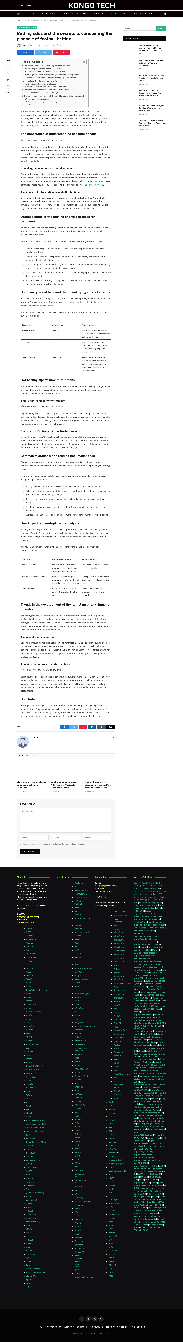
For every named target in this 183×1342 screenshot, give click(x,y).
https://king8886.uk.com (36, 1120)
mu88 (77, 1261)
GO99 (111, 1261)
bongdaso (79, 1030)
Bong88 (29, 1041)
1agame (29, 1156)
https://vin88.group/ (83, 994)
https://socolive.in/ (82, 932)
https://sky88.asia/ (143, 1152)
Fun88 (29, 1232)
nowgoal (145, 972)
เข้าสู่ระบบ (79, 975)
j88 (157, 1222)
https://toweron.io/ (142, 1143)
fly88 (136, 888)
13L (27, 965)
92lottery (30, 1106)
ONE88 (162, 981)
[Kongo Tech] (91, 5)
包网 (111, 1116)
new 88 (78, 957)
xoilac (151, 947)
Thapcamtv (79, 1241)
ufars (150, 888)
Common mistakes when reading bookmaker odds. (46, 90)
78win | (144, 891)
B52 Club (159, 995)
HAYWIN (30, 1229)
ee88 (28, 1196)
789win (117, 987)
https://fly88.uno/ (142, 944)
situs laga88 (31, 1200)
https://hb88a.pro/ (82, 918)
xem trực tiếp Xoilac (35, 1128)
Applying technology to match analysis (43, 102)
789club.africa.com (149, 1057)
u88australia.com (142, 959)
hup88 (144, 1009)
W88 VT (30, 1095)
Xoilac (155, 1197)
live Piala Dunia (149, 1034)
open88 (162, 1093)
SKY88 (147, 925)
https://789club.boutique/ (146, 1085)
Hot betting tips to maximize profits (40, 81)
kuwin (28, 1265)
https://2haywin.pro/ (122, 1074)
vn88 (148, 1197)
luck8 (77, 1004)
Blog (114, 14)
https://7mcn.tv (141, 1073)
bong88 (137, 953)
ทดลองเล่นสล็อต (81, 1069)
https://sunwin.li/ (33, 1222)
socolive (137, 967)
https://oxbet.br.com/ (144, 961)
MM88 (161, 1202)
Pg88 (150, 987)
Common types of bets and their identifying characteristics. (51, 78)
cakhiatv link (80, 1044)
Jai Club (29, 968)
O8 (135, 1051)
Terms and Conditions (117, 1327)
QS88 (77, 1163)
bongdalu (79, 1023)
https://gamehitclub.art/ (153, 1079)
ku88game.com (81, 1094)
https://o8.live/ (157, 1188)
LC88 (111, 1269)
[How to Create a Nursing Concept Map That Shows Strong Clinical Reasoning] (130, 48)
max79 (137, 1163)
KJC (28, 1258)
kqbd (141, 1197)
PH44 (162, 1143)
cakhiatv (117, 1081)
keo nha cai (160, 1006)
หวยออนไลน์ (139, 905)
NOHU (112, 1258)
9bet (28, 1091)
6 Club (77, 1190)
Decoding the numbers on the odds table (44, 69)
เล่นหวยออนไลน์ (81, 894)
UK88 (156, 1087)
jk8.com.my (139, 933)
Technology (98, 14)
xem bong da (140, 1115)
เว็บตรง (117, 929)
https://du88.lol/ (33, 1044)
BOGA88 (145, 1012)
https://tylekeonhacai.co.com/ (148, 1068)
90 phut (156, 1110)
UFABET (30, 1037)
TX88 (157, 1031)
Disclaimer (97, 1327)
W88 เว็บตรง (114, 1203)
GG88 (150, 1127)
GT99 (151, 995)
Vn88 (111, 1247)
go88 (28, 1055)
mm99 (116, 1009)
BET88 (144, 1163)
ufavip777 (138, 978)
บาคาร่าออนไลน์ (81, 897)
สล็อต (28, 983)
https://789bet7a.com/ (36, 1272)
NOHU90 (161, 1043)
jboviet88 (118, 1056)
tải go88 (138, 1146)
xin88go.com (151, 981)
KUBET (137, 916)
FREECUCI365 (148, 953)
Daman (29, 972)
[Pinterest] (8, 86)
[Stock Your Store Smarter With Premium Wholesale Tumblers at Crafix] (66, 770)
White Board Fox (148, 1202)
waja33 (157, 1062)
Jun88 (162, 1085)
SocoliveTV (147, 1020)
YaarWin (29, 979)
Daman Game (119, 912)
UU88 (111, 1272)
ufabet (78, 1065)
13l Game (79, 1205)
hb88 (147, 1180)
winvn (77, 990)
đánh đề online (140, 1040)
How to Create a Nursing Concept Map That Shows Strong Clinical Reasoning (150, 47)
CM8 (28, 1247)
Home (34, 14)
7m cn (160, 1219)
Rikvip (160, 916)
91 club (149, 1031)
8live (163, 1031)
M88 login (113, 1200)
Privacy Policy (54, 1327)
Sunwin (117, 1059)
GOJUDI (151, 886)
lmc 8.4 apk (144, 1037)
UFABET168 (119, 1038)
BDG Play (79, 1198)
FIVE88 (138, 1003)
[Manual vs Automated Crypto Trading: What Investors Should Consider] (130, 109)
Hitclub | (152, 883)
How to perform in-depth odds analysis (42, 93)
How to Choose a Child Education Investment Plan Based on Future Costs (97, 785)
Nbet (28, 1283)
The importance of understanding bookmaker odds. (47, 66)
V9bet (77, 1264)
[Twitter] (8, 73)
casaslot (146, 1093)
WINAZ (78, 1101)
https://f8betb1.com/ (83, 968)
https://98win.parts (143, 1155)
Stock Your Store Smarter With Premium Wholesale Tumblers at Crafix (63, 785)
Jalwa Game (31, 954)
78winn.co (79, 1019)
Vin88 (150, 1026)
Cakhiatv (151, 1171)
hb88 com (138, 931)
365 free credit (141, 1071)
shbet (28, 1109)
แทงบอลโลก (139, 1096)
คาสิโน (29, 1015)
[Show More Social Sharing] (73, 52)
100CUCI (117, 1016)
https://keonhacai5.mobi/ (145, 939)
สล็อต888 (79, 1087)
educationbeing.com (83, 1201)
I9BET (153, 916)
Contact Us (83, 1327)
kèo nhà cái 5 (114, 1254)
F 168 (116, 1027)
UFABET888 (31, 1073)
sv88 (136, 992)
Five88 (159, 1160)
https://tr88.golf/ (116, 1160)
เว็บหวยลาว (118, 1052)
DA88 (163, 1023)
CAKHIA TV (80, 1105)
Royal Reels (31, 1077)
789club (29, 1052)
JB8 (163, 908)
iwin (164, 970)
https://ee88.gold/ (142, 1166)
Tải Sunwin (147, 1087)
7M (27, 1189)
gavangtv (79, 1245)
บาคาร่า (29, 1030)
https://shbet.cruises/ (123, 983)
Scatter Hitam (119, 951)
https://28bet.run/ (149, 992)
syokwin (78, 1237)
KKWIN (29, 1225)
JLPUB (155, 1143)
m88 (77, 986)
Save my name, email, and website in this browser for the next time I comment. (54, 844)
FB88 (151, 1177)
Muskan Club (32, 939)
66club (29, 1102)
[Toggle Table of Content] (83, 62)
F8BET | (159, 883)
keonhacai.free (141, 942)
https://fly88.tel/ (142, 1183)
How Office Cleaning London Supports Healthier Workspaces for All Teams (152, 123)
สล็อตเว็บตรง (31, 1004)
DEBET (154, 925)
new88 (78, 997)
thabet (77, 1015)
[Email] (8, 92)
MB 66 (77, 983)
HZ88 (159, 894)
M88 (160, 1205)
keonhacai (153, 1213)
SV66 (77, 1216)
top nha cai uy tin (148, 1219)
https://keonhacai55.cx (36, 1142)
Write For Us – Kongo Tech (137, 14)
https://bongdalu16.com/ (85, 1026)
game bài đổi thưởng (35, 1193)
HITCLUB (79, 1219)
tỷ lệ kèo (159, 1040)
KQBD (77, 1083)
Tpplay (29, 928)
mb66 (136, 1006)
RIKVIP (78, 1037)
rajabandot (118, 972)
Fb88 (111, 1124)
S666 (111, 1182)
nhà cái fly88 (80, 1041)
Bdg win (112, 1142)
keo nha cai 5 (140, 1129)
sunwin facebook (156, 922)
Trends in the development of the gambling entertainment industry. (55, 96)
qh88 (152, 1073)
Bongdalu (30, 1185)
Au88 (77, 943)
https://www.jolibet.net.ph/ (146, 1017)
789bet (29, 1146)
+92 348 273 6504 (25, 922)
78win (29, 1149)
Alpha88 (30, 1204)
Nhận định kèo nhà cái (143, 1185)
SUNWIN (146, 916)
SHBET (78, 954)
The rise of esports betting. (38, 99)
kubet (159, 1211)
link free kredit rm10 (117, 1171)
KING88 (30, 1178)
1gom (137, 972)
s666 (144, 1000)
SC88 (143, 1138)
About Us (69, 1327)
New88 (154, 1045)
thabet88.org (140, 922)
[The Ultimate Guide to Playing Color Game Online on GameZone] (32, 770)
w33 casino (159, 1127)
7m (144, 967)
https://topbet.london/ (144, 914)
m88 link (78, 1054)
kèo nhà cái (31, 1088)
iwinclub (153, 1146)
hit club (78, 939)
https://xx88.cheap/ (143, 1205)
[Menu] (18, 14)
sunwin (29, 1001)
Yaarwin (29, 936)
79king (137, 908)
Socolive (138, 936)
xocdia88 (158, 1015)
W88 (150, 1208)
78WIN (78, 965)
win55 (111, 1178)
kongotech (105, 1333)
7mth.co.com (140, 1059)
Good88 (112, 1211)
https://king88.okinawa (145, 1157)
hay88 (29, 1062)
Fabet (158, 1009)
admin (26, 45)
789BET (30, 1023)
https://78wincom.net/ (144, 1160)
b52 (115, 1077)
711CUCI (117, 1019)
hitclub (159, 964)
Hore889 (158, 1185)
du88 (137, 1026)
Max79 (137, 928)
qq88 (148, 905)
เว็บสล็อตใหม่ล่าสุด (34, 1012)
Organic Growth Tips (76, 14)
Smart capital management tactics (42, 84)
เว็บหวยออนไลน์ (32, 1070)
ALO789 (112, 1265)
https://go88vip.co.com (85, 1277)
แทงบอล (29, 994)
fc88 (77, 950)
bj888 (116, 1063)
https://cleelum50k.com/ (36, 990)
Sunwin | (138, 883)
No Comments (50, 45)
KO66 (77, 1212)
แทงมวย (143, 888)
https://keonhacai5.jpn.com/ (147, 919)
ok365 (145, 1141)
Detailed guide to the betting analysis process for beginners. (51, 75)
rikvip (145, 964)
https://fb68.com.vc (143, 1015)
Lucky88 (156, 944)
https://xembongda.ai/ (152, 1113)
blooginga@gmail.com (27, 917)
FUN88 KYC (153, 928)
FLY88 (154, 1183)
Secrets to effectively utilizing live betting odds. (47, 87)
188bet (155, 950)
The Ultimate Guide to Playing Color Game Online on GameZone (31, 785)
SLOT (111, 1174)
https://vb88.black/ (34, 1066)
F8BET (29, 1171)
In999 (28, 932)
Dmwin (29, 950)
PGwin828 (79, 1248)
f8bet (116, 1070)
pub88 (137, 1034)
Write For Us (138, 1327)
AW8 (141, 911)
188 (28, 1099)
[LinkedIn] (8, 79)
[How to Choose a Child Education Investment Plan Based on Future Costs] (99, 770)
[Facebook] (8, 66)
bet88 (155, 905)
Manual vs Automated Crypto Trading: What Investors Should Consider (151, 108)
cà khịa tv (160, 1107)
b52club (161, 1076)
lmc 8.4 (160, 1048)
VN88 (77, 1072)
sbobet (141, 1051)
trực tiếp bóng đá (151, 1023)
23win (155, 1166)
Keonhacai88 (147, 984)
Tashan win (31, 957)
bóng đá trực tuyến (142, 1110)
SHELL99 (138, 925)
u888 (162, 905)
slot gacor (30, 1138)
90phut (137, 1113)
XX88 (28, 1261)
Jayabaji (112, 1113)
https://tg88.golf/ (116, 1164)
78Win (77, 1061)
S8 (161, 1194)
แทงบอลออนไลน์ (81, 890)
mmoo (77, 946)
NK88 (111, 1156)
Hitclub (29, 1113)
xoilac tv (155, 1099)
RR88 (28, 1243)
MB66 (152, 1006)
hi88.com (148, 1003)
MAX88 (137, 1045)
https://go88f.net (142, 998)
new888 (78, 915)
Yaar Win (78, 1187)
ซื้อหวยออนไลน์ (120, 991)
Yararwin (29, 943)
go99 (137, 995)
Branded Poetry (120, 915)
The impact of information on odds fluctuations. (47, 72)
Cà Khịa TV (154, 1071)
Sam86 (158, 947)
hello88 (117, 1005)
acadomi (112, 1153)
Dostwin (29, 975)
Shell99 (117, 1045)
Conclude (28, 105)
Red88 (137, 1012)
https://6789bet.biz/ (143, 1135)
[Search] (165, 14)
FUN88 (160, 886)
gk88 (77, 1234)
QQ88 (28, 1280)
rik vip (136, 1191)
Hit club (148, 978)
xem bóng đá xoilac (146, 1199)
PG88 (28, 1117)
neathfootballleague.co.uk (150, 903)
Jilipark (77, 1208)
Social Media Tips (50, 14)
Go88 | (145, 883)
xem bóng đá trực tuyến (36, 1124)
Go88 (77, 1273)
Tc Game (30, 961)
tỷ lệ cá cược (153, 967)
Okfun (157, 888)
